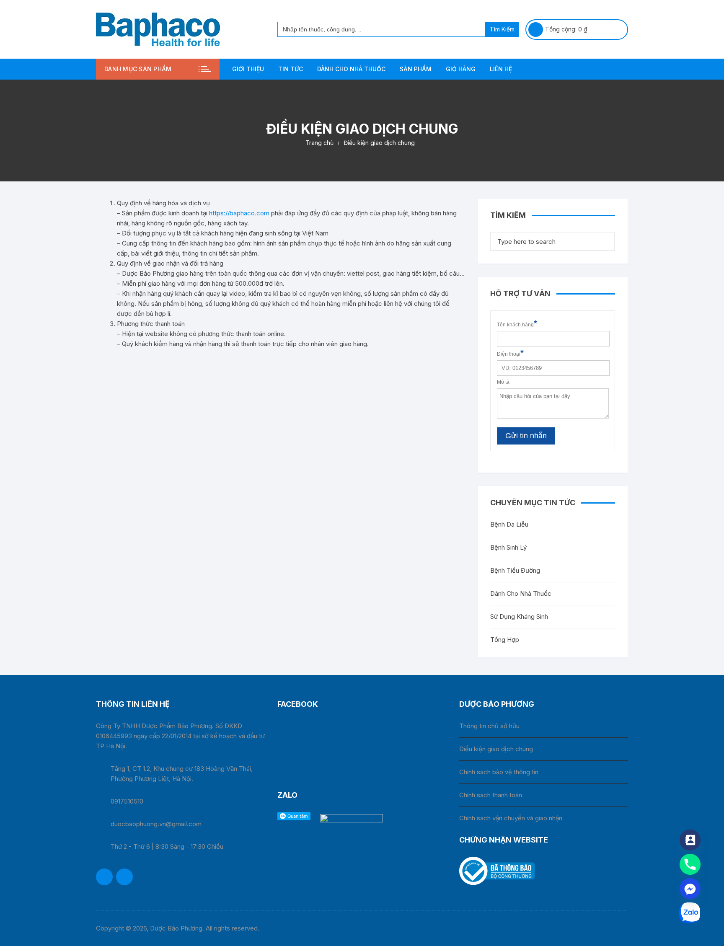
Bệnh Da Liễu (509, 524)
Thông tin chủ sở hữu (489, 726)
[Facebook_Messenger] (690, 888)
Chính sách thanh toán (490, 795)
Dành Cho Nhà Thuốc (351, 68)
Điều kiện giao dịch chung (496, 749)
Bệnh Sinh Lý (508, 547)
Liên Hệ (501, 68)
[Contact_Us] (690, 840)
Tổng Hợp (504, 640)
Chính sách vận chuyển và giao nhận (510, 818)
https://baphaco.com (239, 213)
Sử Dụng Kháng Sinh (519, 616)
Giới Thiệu (248, 68)
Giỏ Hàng (461, 68)
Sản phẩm (416, 68)
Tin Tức (290, 68)
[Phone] (690, 864)
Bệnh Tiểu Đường (515, 570)
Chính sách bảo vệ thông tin (498, 772)
